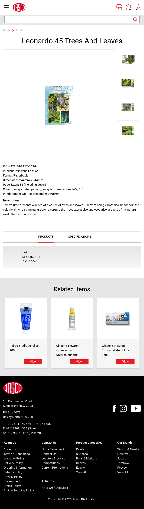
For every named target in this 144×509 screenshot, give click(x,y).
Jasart (121, 458)
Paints (80, 449)
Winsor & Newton (128, 449)
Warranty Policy (14, 458)
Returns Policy (13, 472)
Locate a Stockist (53, 458)
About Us (10, 449)
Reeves (122, 467)
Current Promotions (55, 467)
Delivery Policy (13, 463)
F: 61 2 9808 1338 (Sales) (20, 428)
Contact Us (49, 454)
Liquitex (122, 454)
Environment (12, 481)
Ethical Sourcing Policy (19, 490)
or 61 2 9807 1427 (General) (22, 433)
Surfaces (82, 454)
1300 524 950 (15, 424)
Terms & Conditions (17, 454)
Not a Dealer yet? (53, 449)
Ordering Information (18, 467)
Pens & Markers (86, 458)
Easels (80, 467)
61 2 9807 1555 (40, 424)
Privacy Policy (13, 476)
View (33, 361)
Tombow (123, 463)
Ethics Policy (12, 486)
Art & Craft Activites (55, 488)
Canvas (81, 463)
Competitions (51, 463)
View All (81, 472)
